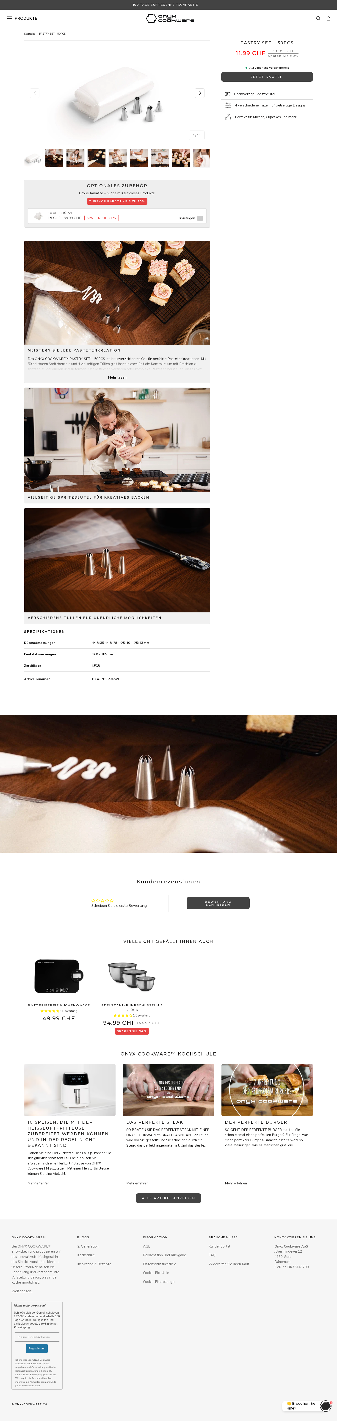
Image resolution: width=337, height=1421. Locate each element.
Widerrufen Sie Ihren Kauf (229, 1264)
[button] (328, 18)
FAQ (212, 1255)
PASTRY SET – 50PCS (52, 34)
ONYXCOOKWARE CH (31, 1404)
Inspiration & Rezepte (94, 1264)
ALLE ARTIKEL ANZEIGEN (168, 1198)
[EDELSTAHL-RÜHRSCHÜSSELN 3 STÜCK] (132, 976)
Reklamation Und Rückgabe (164, 1255)
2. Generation (88, 1246)
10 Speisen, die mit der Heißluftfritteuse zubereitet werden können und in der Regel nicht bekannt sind (68, 1134)
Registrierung (36, 1348)
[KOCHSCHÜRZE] (38, 213)
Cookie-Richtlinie (156, 1272)
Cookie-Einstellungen (159, 1281)
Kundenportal (219, 1246)
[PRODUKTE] (10, 18)
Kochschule (86, 1255)
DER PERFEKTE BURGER (256, 1122)
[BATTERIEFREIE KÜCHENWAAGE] (59, 976)
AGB (147, 1246)
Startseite (29, 34)
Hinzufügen (186, 218)
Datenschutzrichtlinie (159, 1264)
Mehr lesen (117, 377)
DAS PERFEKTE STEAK (154, 1122)
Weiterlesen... (22, 1291)
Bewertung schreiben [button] (217, 903)
